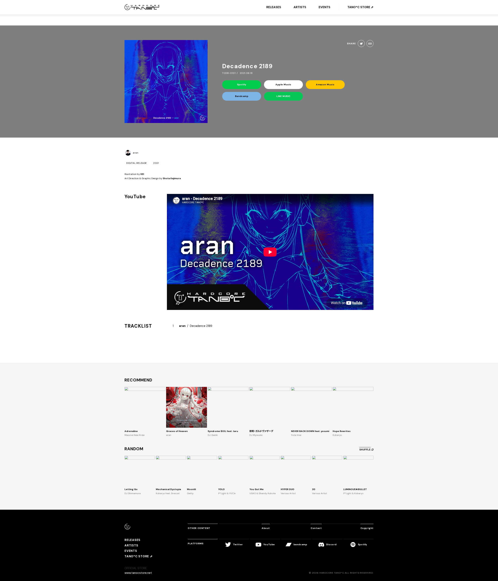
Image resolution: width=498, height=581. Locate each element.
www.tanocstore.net (138, 573)
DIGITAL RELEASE (136, 163)
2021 (156, 163)
